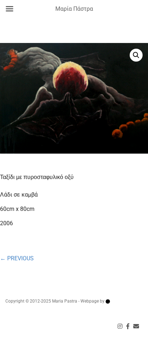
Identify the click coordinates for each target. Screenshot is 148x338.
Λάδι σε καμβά (19, 194)
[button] (136, 55)
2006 (6, 223)
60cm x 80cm (17, 209)
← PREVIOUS (17, 258)
